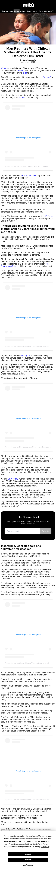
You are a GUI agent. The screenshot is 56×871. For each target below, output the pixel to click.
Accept (28, 854)
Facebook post (29, 175)
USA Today (13, 479)
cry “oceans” (45, 77)
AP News (49, 216)
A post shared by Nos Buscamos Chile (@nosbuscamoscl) (29, 447)
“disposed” (23, 97)
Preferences (28, 865)
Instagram (25, 355)
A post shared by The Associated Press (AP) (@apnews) (28, 166)
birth (25, 73)
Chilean (20, 70)
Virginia (4, 68)
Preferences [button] (45, 847)
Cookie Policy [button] (37, 844)
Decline (28, 860)
